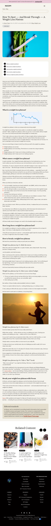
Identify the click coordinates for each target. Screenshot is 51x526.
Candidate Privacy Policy (28, 517)
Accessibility (11, 518)
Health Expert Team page (31, 416)
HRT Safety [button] (25, 502)
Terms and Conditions (18, 517)
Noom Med (25, 479)
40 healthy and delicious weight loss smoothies (40, 454)
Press (9, 502)
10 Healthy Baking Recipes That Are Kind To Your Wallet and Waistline (10, 455)
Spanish (41, 499)
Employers (41, 479)
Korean (41, 502)
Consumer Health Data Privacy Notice (22, 518)
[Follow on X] (27, 513)
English (41, 494)
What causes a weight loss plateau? (14, 66)
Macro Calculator (25, 486)
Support (25, 494)
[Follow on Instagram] (24, 513)
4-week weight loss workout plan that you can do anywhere (25, 454)
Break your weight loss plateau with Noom (15, 74)
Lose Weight (25, 481)
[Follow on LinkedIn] (29, 513)
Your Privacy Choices (35, 518)
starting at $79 (38, 1)
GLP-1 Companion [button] (25, 499)
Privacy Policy (36, 517)
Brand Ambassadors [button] (25, 504)
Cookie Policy (9, 517)
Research (9, 499)
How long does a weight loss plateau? (14, 69)
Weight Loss (37, 23)
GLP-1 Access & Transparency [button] (25, 497)
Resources (41, 486)
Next (44, 430)
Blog (7, 9)
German (41, 497)
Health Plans (41, 481)
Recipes (37, 450)
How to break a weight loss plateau (14, 71)
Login (5, 517)
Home (4, 9)
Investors (25, 506)
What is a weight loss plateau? (13, 63)
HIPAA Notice (43, 517)
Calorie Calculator (25, 484)
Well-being (22, 450)
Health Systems (41, 484)
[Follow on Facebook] (21, 513)
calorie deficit (8, 371)
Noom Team (7, 23)
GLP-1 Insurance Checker (25, 488)
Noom (4, 398)
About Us (9, 494)
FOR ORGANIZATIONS (41, 476)
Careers (9, 497)
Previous (41, 430)
